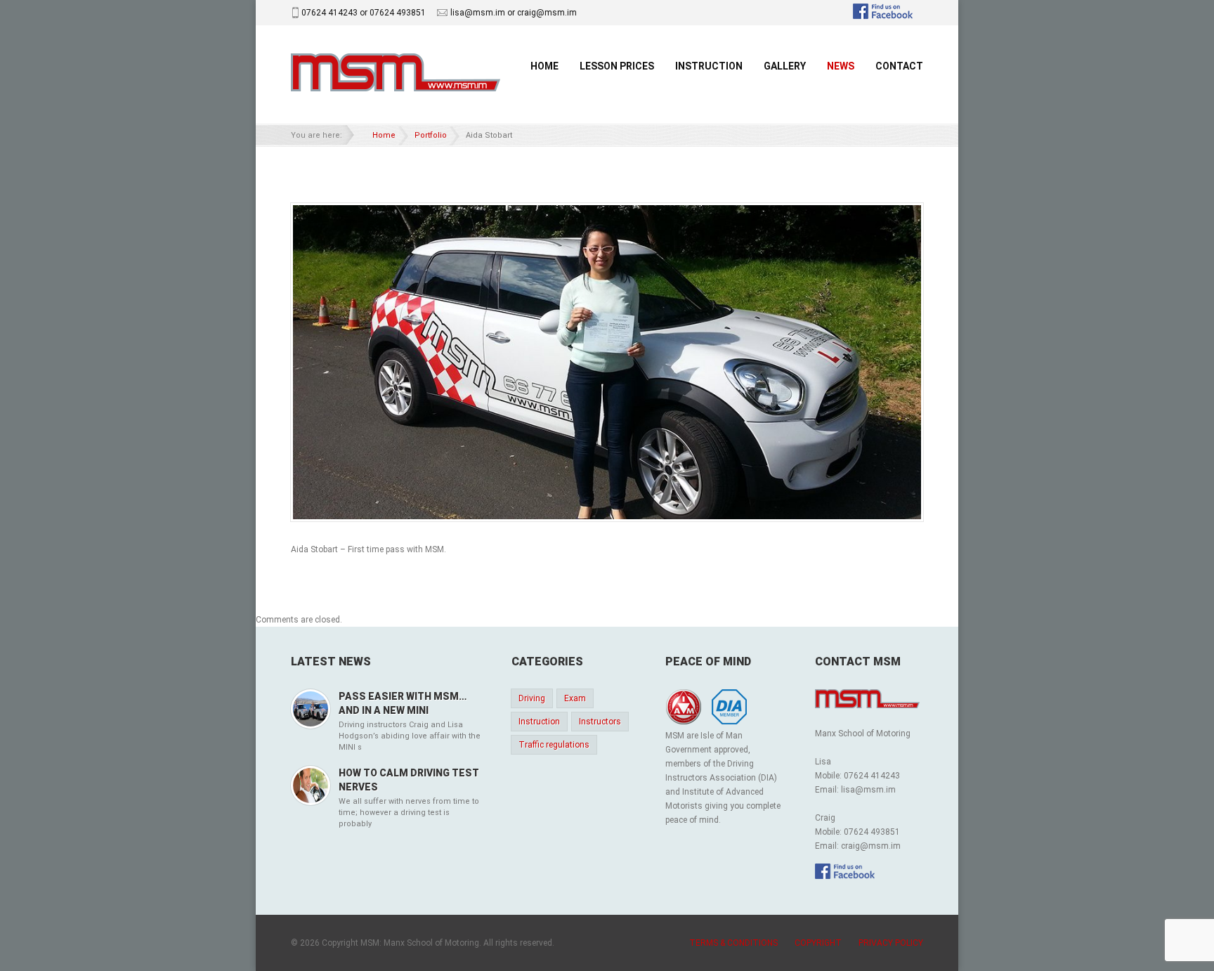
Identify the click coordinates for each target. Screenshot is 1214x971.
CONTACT (899, 66)
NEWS (840, 66)
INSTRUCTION (709, 66)
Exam (575, 698)
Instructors (600, 721)
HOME (544, 66)
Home (384, 135)
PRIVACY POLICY (891, 943)
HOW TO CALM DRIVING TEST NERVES (409, 780)
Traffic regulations (553, 745)
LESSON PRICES (617, 66)
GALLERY (785, 66)
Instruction (539, 721)
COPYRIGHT (818, 943)
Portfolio (431, 135)
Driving (531, 698)
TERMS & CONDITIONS (733, 943)
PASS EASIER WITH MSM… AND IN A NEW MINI (402, 703)
